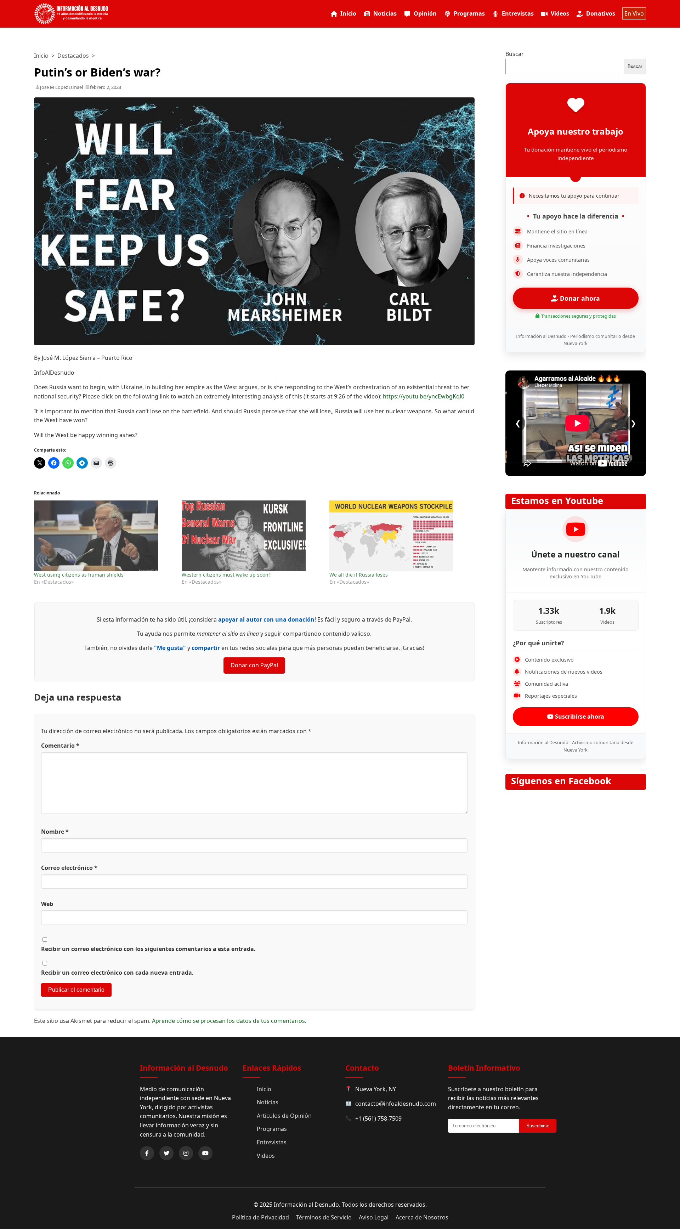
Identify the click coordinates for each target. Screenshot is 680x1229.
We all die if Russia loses (358, 574)
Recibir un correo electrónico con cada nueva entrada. (117, 972)
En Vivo (634, 13)
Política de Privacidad (260, 1217)
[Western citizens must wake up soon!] (252, 535)
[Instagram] (186, 1153)
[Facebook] (147, 1153)
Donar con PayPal (254, 665)
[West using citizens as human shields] (104, 535)
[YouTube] (205, 1153)
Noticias (385, 13)
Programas (469, 13)
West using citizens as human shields (79, 574)
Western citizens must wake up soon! (226, 574)
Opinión (425, 13)
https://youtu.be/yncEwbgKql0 (423, 396)
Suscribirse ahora (579, 716)
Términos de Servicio (324, 1217)
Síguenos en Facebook (561, 781)
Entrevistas (518, 13)
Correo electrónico (69, 868)
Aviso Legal (374, 1217)
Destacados (73, 56)
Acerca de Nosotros (422, 1217)
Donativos (600, 13)
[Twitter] (166, 1153)
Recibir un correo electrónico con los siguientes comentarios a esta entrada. (148, 949)
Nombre (55, 832)
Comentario (60, 745)
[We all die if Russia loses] (399, 535)
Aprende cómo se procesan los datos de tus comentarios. (229, 1021)
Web (47, 904)
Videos (560, 13)
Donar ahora (579, 298)
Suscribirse (537, 1125)
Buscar (514, 54)
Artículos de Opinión (284, 1116)
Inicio (348, 13)
